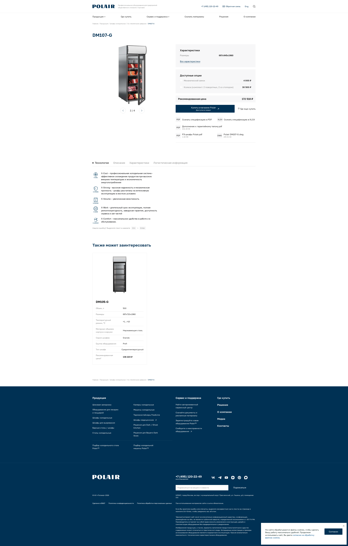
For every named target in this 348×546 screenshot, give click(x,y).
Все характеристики (190, 61)
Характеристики (139, 162)
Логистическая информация (170, 162)
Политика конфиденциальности (121, 503)
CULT (103, 503)
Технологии (102, 162)
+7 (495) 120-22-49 (189, 476)
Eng (246, 6)
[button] (123, 110)
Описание (119, 162)
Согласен (333, 531)
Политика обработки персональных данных (154, 503)
